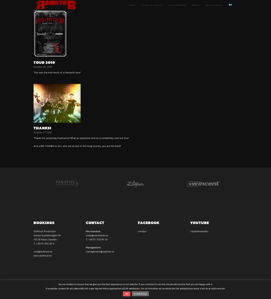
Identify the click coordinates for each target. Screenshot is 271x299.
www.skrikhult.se (43, 255)
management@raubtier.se (100, 251)
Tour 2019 (44, 62)
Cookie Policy (140, 293)
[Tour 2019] (50, 33)
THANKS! (42, 128)
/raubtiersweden (199, 231)
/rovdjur (142, 231)
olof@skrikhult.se (43, 251)
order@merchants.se (97, 235)
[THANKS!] (57, 103)
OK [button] (126, 293)
